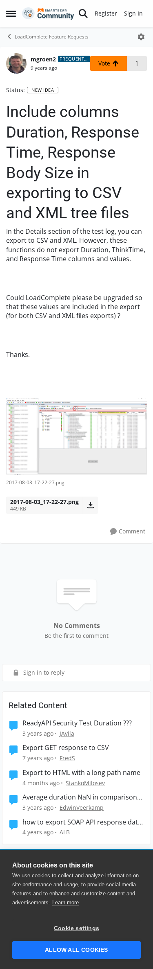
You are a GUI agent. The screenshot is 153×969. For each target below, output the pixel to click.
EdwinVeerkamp (82, 807)
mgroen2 (43, 59)
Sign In (133, 13)
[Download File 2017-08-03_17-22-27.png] (90, 505)
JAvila (67, 733)
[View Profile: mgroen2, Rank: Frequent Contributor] (16, 63)
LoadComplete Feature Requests (52, 36)
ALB (65, 832)
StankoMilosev (85, 783)
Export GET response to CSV (65, 747)
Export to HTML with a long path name (81, 772)
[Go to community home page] (48, 13)
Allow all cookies (76, 950)
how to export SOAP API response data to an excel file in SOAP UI (82, 822)
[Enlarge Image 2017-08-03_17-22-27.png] (76, 436)
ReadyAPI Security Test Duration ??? (77, 723)
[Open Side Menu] (11, 13)
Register (106, 13)
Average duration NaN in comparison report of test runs (79, 797)
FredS (67, 758)
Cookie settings (76, 928)
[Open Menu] (141, 37)
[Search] (83, 13)
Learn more (65, 902)
